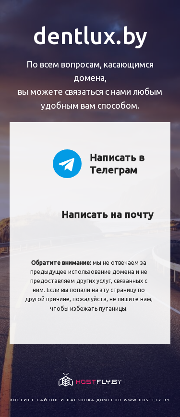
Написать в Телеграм (117, 163)
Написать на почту (107, 214)
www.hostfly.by (147, 400)
